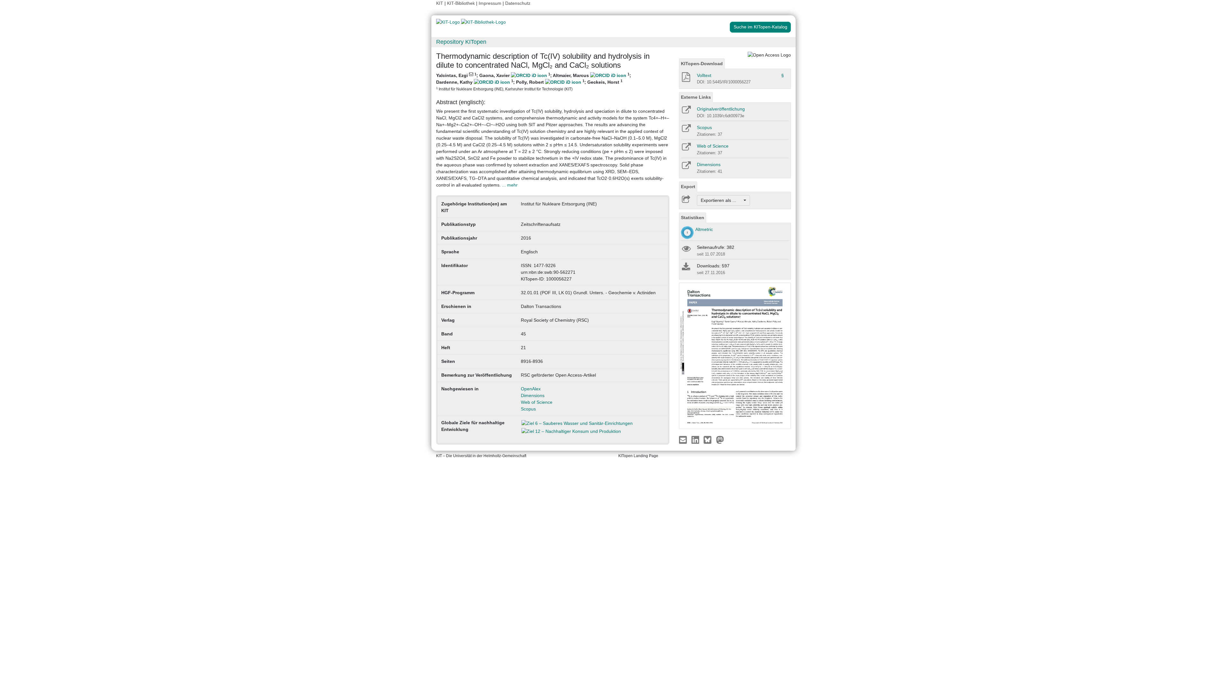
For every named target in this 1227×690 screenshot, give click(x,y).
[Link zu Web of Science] (686, 148)
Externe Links (696, 97)
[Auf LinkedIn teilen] (696, 439)
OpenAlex (531, 388)
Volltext (704, 75)
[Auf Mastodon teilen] (720, 439)
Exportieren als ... (722, 200)
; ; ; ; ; (533, 81)
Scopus (528, 408)
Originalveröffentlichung (721, 108)
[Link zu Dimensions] (686, 167)
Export (688, 186)
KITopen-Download (702, 63)
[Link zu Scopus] (686, 130)
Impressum (490, 3)
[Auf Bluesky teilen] (709, 439)
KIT (439, 3)
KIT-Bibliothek (461, 3)
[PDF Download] (685, 78)
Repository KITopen (461, 42)
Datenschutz (517, 3)
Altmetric (704, 229)
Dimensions (532, 395)
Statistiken (692, 217)
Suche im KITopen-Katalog (760, 26)
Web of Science (536, 402)
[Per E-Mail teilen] (683, 439)
